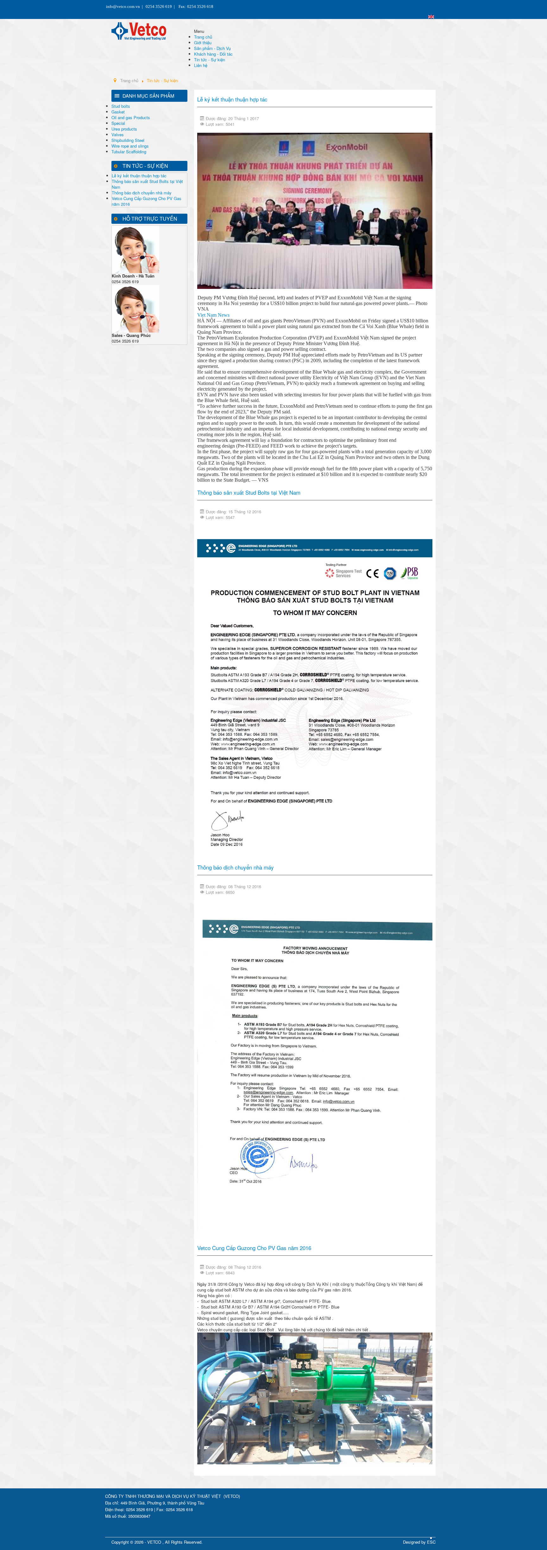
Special (118, 123)
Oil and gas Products (130, 117)
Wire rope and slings (130, 146)
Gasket (118, 112)
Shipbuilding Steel (127, 140)
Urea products (124, 129)
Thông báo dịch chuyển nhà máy (142, 193)
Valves (117, 134)
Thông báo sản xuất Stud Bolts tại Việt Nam (147, 184)
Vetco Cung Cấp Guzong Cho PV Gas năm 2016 (146, 201)
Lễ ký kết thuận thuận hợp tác (139, 176)
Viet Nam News (213, 315)
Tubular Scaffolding (128, 152)
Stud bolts (120, 106)
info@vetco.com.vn (123, 6)
